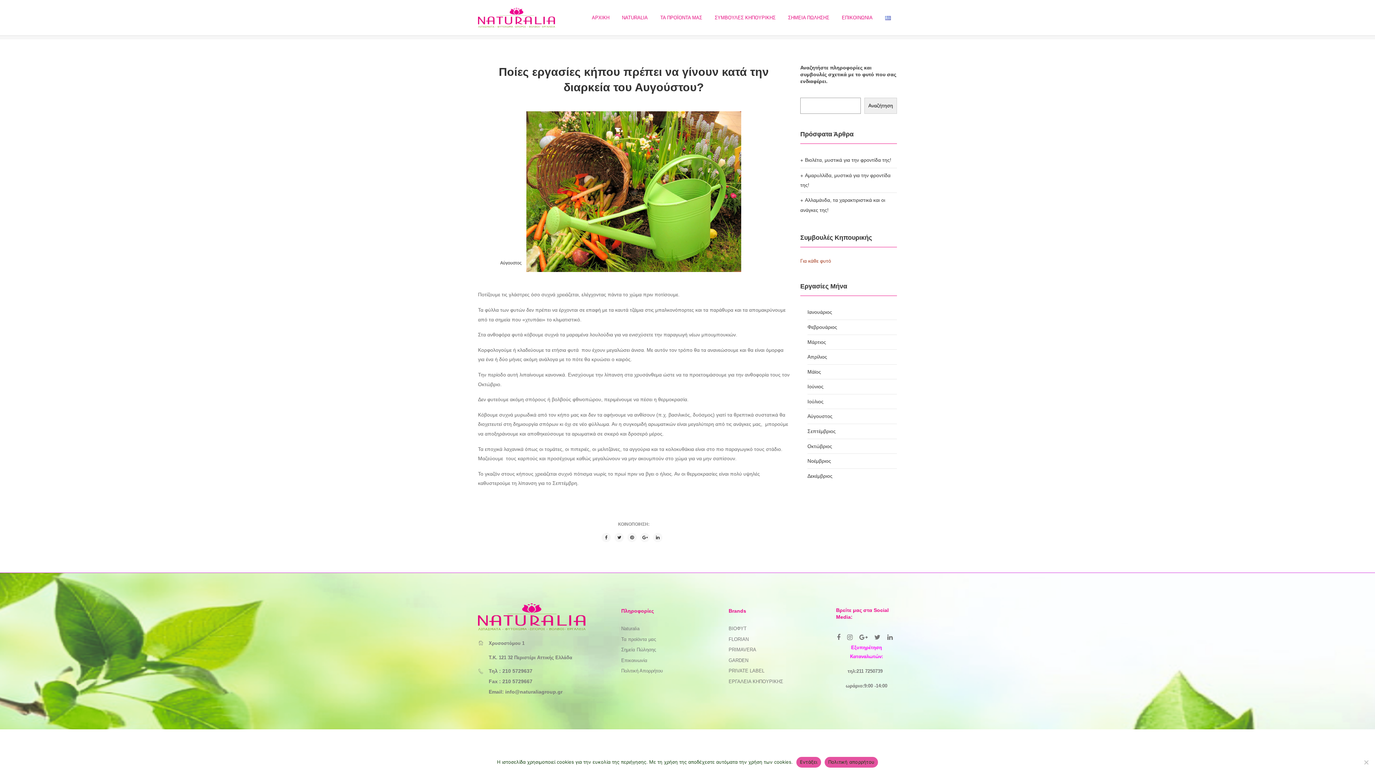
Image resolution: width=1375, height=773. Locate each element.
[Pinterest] (632, 537)
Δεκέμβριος (820, 476)
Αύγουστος (511, 263)
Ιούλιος (815, 401)
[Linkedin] (890, 637)
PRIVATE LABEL (746, 671)
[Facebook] (606, 537)
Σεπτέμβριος (821, 431)
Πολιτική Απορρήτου (642, 671)
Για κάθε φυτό (815, 261)
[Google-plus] (863, 637)
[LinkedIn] (657, 537)
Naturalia (630, 628)
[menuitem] (600, 17)
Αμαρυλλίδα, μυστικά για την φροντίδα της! (845, 180)
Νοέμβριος (819, 461)
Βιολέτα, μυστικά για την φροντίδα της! (848, 160)
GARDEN (738, 660)
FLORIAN (739, 639)
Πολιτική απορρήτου (851, 762)
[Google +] (645, 537)
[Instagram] (849, 637)
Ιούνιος (815, 386)
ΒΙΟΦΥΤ (738, 628)
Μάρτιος (816, 342)
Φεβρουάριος (822, 327)
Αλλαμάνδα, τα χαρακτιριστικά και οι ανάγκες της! (842, 205)
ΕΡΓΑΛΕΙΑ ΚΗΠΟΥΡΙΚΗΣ (756, 681)
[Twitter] (619, 537)
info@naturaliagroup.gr (534, 692)
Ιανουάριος (819, 312)
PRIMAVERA (742, 649)
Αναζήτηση (880, 105)
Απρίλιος (817, 357)
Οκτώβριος (819, 446)
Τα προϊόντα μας (638, 639)
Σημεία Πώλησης (638, 649)
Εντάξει (808, 762)
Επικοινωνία (634, 660)
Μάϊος (814, 372)
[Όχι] (1366, 762)
